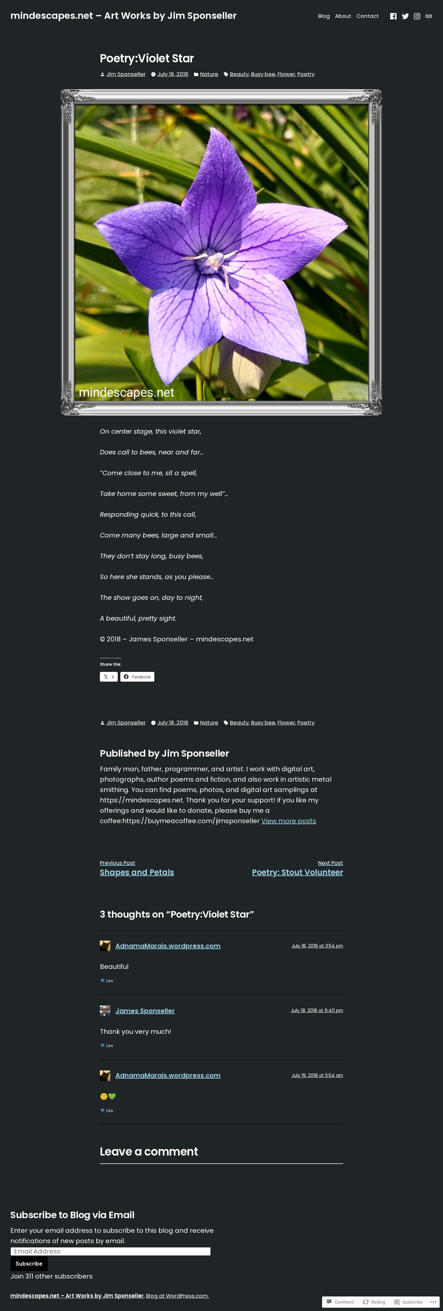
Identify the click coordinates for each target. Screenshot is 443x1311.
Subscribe (29, 1263)
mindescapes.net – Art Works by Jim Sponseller (123, 15)
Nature (209, 74)
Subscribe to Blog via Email (72, 1214)
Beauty (239, 74)
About (343, 16)
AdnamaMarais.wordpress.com (168, 945)
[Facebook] (394, 15)
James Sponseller (145, 1010)
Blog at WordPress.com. (177, 1296)
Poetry (306, 74)
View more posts (288, 820)
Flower (286, 74)
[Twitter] (406, 15)
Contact (367, 16)
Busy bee (263, 74)
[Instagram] (417, 15)
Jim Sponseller (126, 74)
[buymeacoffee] (428, 15)
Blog (324, 16)
